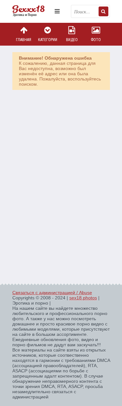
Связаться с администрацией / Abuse (52, 292)
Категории (47, 39)
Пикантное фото (31, 11)
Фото (96, 39)
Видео (72, 39)
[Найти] (103, 11)
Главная (23, 39)
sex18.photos (83, 297)
